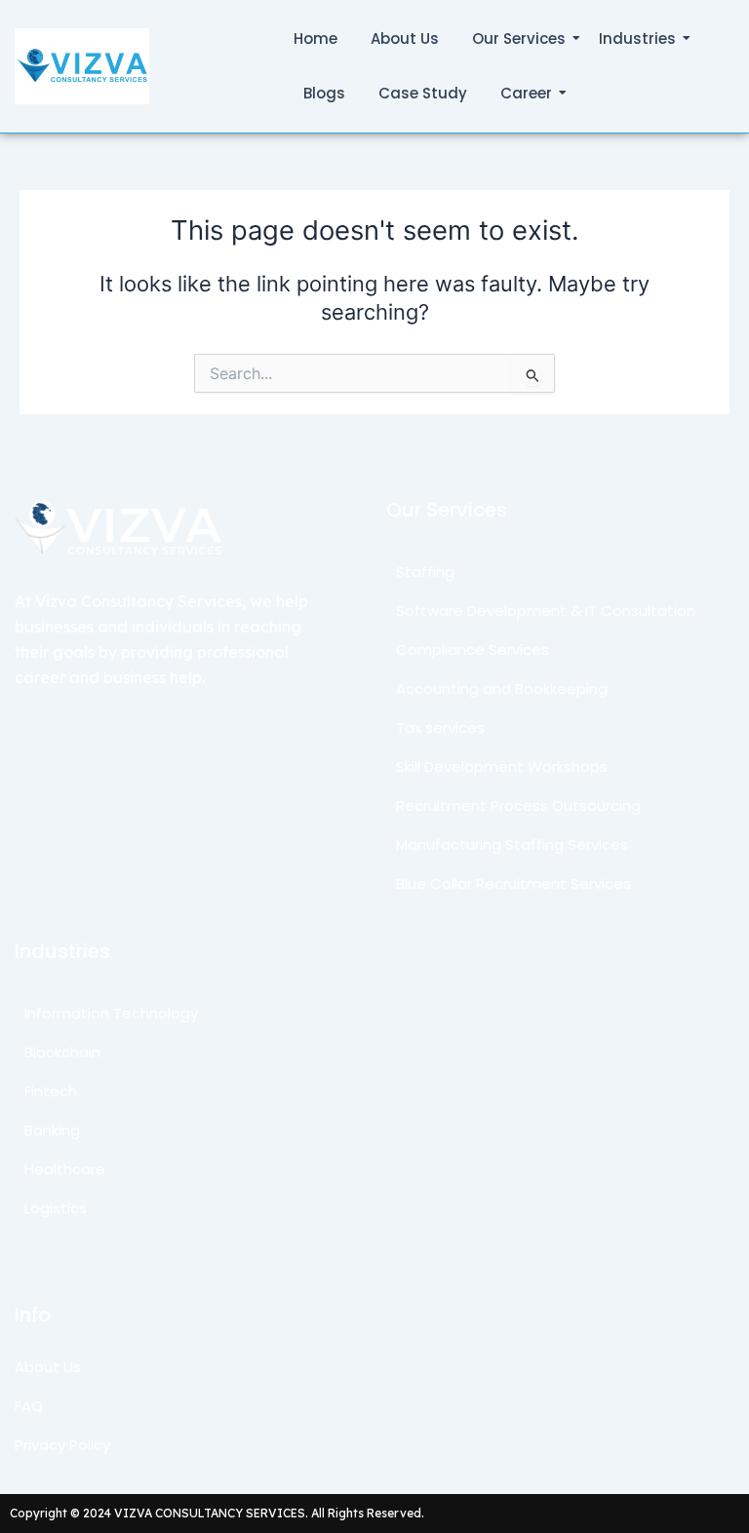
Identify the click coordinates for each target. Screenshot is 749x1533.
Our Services (519, 38)
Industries (637, 38)
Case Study (422, 93)
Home (315, 38)
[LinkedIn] (51, 717)
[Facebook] (103, 717)
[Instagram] (76, 717)
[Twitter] (25, 717)
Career (526, 93)
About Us (405, 38)
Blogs (324, 93)
